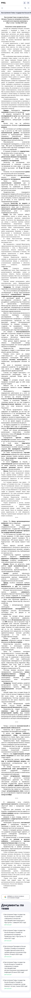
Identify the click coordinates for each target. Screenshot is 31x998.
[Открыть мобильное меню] (28, 2)
